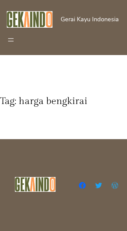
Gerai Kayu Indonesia (90, 19)
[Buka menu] (11, 40)
